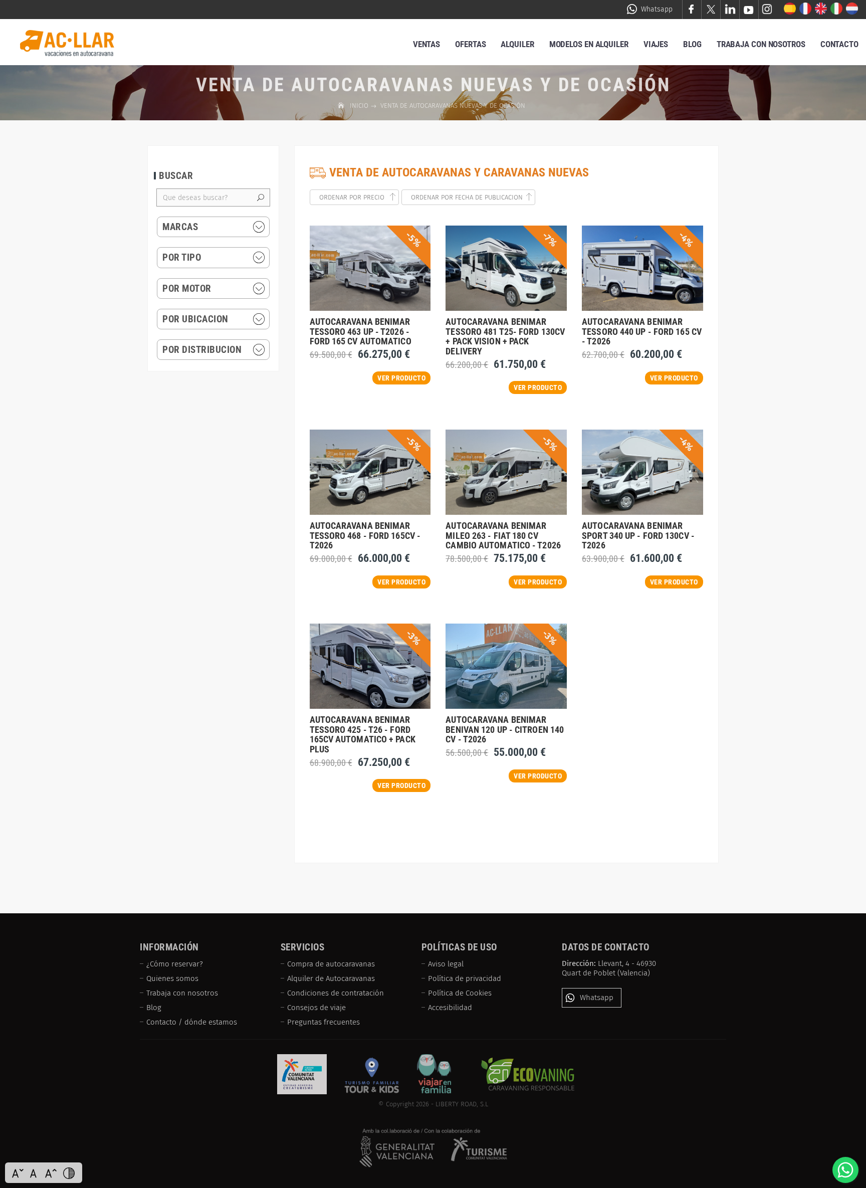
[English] (821, 9)
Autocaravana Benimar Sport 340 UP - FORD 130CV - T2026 (638, 535)
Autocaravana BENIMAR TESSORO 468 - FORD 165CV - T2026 (365, 535)
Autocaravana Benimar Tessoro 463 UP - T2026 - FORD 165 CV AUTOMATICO (360, 331)
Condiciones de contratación (335, 993)
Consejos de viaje (316, 1007)
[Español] (790, 9)
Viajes (655, 44)
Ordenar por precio (352, 197)
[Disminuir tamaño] (17, 1172)
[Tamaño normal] (34, 1172)
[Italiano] (836, 9)
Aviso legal (446, 963)
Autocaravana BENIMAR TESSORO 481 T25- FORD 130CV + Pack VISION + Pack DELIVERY (505, 336)
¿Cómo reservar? (174, 963)
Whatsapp (657, 9)
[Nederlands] (852, 9)
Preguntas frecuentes (323, 1022)
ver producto (401, 378)
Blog (692, 44)
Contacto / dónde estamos (191, 1022)
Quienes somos (172, 978)
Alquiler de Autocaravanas (331, 978)
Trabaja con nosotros (182, 993)
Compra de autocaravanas (331, 963)
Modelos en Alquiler (588, 44)
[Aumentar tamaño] (50, 1172)
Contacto (839, 44)
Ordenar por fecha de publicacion (467, 197)
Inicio (360, 105)
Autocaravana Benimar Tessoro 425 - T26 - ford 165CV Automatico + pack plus (362, 734)
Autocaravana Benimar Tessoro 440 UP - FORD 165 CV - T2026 (642, 331)
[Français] (805, 9)
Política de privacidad (464, 978)
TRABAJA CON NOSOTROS (761, 44)
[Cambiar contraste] (68, 1172)
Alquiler (517, 44)
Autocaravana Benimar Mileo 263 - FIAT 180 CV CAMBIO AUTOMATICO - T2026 (503, 535)
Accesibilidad (450, 1007)
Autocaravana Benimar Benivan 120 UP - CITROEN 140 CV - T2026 (505, 729)
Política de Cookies (460, 993)
